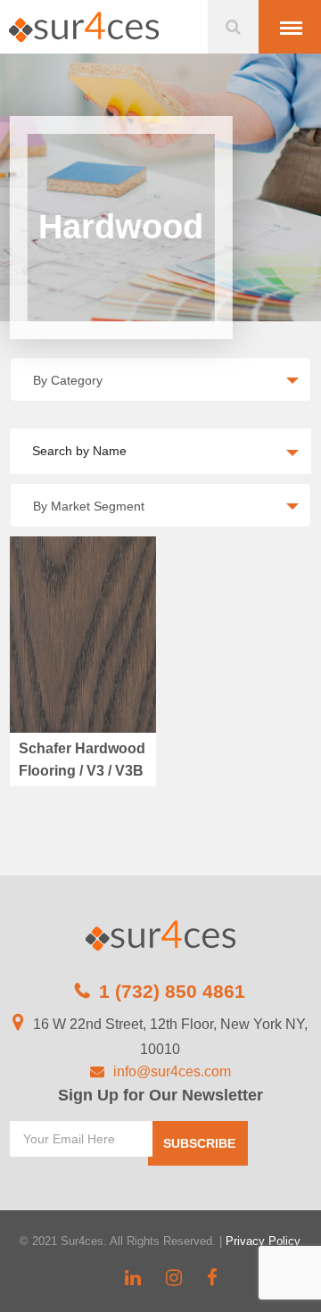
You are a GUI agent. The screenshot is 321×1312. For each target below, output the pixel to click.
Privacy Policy (263, 1241)
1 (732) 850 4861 (172, 991)
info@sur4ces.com (172, 1071)
